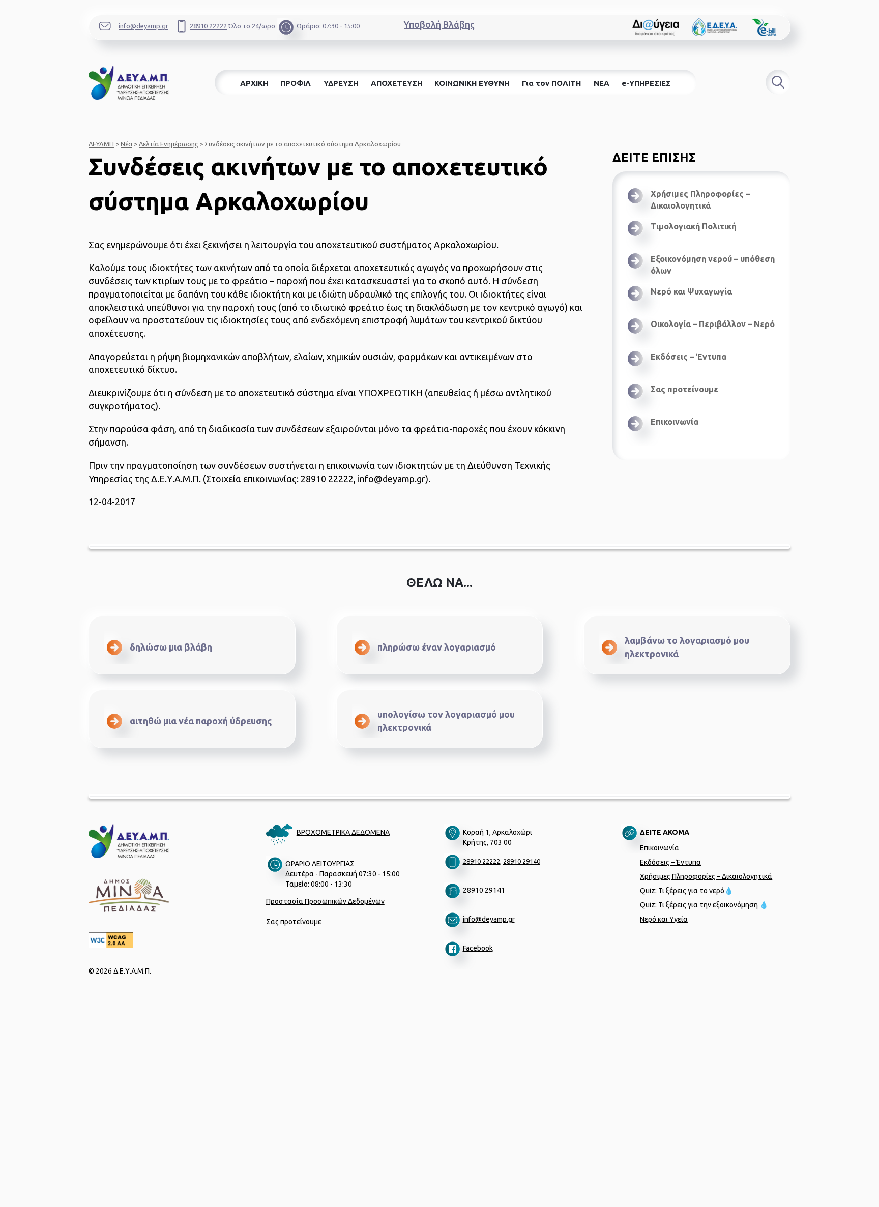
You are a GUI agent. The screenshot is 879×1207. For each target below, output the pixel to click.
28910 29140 (521, 861)
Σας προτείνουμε (684, 389)
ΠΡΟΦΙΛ (295, 83)
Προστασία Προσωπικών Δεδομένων (325, 901)
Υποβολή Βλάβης (439, 24)
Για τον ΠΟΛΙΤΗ (551, 83)
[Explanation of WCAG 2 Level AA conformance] (173, 940)
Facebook (478, 948)
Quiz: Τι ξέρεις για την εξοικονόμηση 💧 (704, 905)
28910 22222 (208, 26)
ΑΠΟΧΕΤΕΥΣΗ (396, 83)
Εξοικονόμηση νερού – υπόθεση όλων (713, 264)
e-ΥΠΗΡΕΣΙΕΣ (646, 83)
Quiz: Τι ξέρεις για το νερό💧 (686, 891)
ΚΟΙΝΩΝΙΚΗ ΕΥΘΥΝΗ (471, 83)
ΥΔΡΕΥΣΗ (341, 83)
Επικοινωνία (674, 421)
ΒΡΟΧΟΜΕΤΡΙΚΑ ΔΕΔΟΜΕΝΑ (343, 832)
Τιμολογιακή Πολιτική (693, 226)
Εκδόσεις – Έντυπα (688, 356)
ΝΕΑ (601, 83)
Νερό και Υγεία (664, 919)
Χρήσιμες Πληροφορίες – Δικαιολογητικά (700, 199)
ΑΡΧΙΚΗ (254, 83)
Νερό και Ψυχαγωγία (691, 291)
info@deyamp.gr (143, 26)
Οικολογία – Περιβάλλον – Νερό (713, 324)
